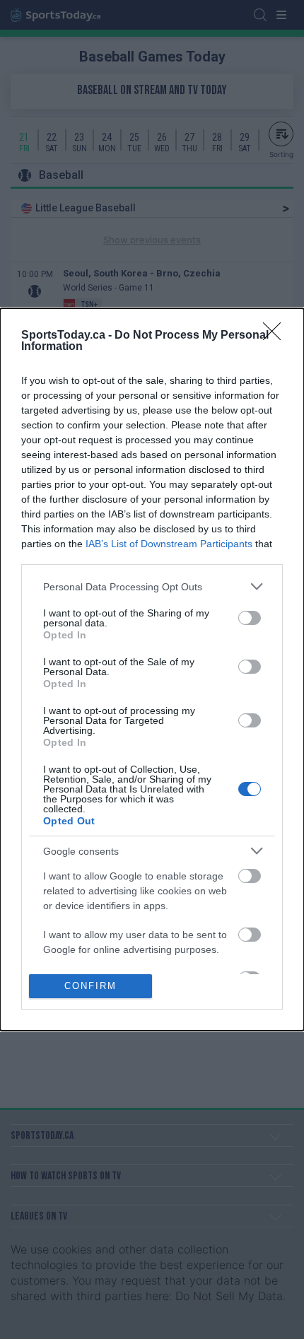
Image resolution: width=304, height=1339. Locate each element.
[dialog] (152, 669)
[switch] (249, 618)
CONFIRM (90, 986)
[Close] (276, 335)
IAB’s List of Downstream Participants (169, 543)
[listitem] (152, 586)
